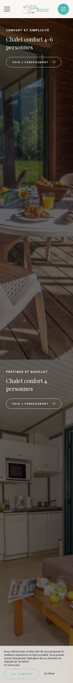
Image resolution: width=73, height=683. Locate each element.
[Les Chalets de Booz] (36, 9)
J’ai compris (21, 673)
